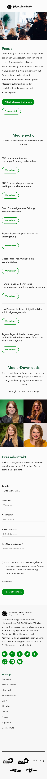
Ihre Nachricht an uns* (12, 544)
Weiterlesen (10, 170)
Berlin (4, 701)
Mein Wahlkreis (9, 695)
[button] (37, 6)
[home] (19, 7)
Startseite (6, 679)
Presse (5, 717)
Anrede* (6, 486)
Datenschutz (8, 728)
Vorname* (6, 500)
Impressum (7, 722)
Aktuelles (6, 706)
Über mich (7, 690)
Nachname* (7, 515)
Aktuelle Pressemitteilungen (18, 102)
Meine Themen (9, 685)
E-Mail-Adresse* (9, 530)
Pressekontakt (11, 111)
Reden (5, 712)
